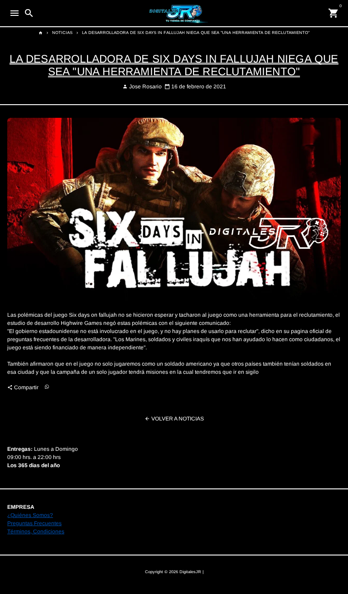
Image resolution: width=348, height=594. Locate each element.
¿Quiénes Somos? (30, 515)
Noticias (62, 32)
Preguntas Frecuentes (34, 523)
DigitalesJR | (191, 572)
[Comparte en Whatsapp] (47, 387)
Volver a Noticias (174, 418)
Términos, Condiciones (35, 531)
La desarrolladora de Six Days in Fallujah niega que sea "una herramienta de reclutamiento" (195, 32)
